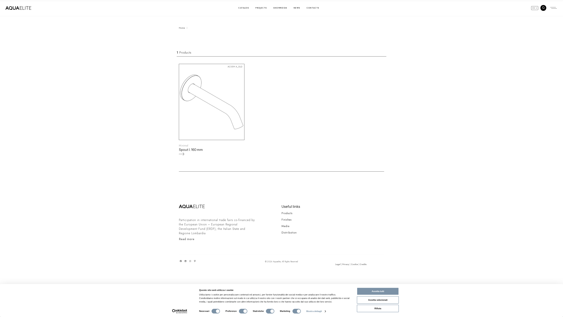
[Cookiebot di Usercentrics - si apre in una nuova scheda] (180, 311)
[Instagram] (190, 261)
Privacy (345, 264)
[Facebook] (181, 261)
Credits (363, 264)
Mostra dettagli (314, 311)
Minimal (183, 145)
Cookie (354, 264)
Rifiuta (377, 308)
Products (287, 213)
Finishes (287, 220)
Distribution (289, 233)
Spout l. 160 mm (191, 150)
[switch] (243, 311)
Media (285, 226)
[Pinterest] (195, 261)
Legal (338, 264)
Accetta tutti (378, 291)
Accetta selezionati (378, 300)
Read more (186, 239)
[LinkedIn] (185, 261)
